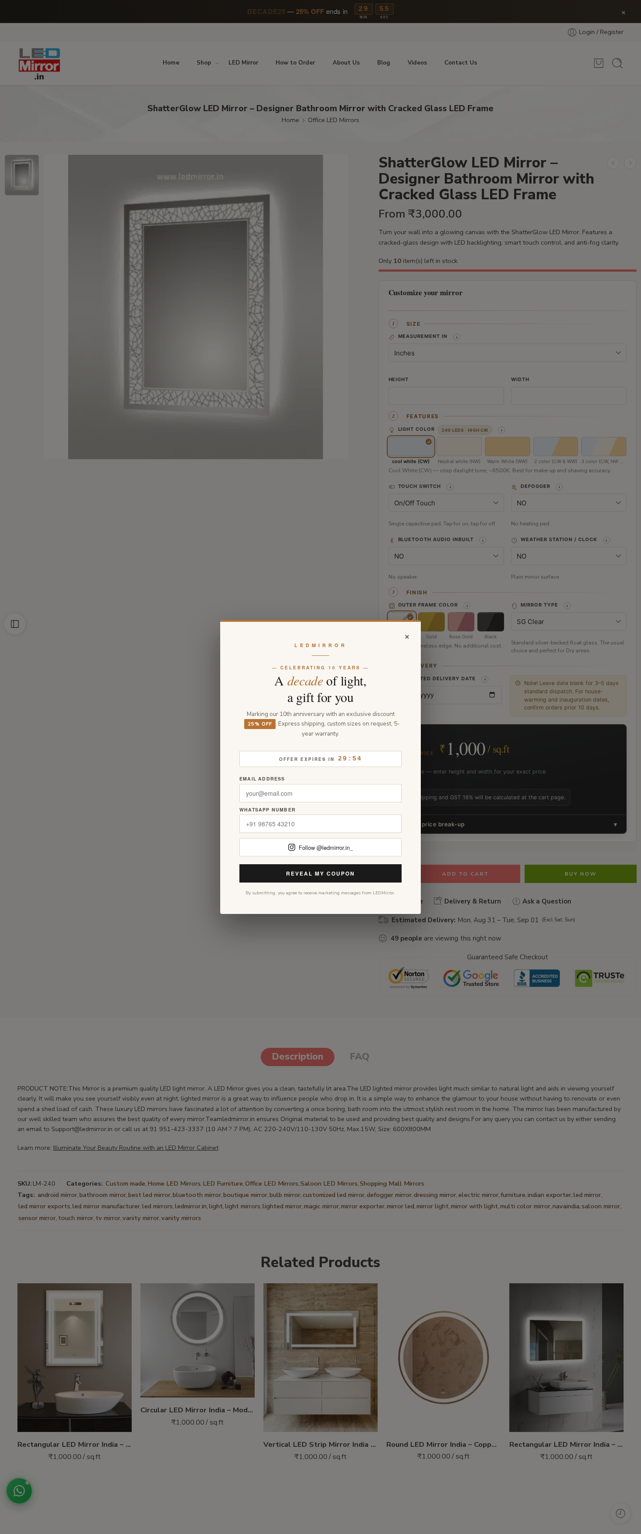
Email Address (262, 779)
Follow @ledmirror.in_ (326, 847)
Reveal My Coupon (320, 873)
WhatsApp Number (267, 810)
